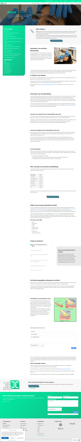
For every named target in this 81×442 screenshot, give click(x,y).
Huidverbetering (51, 3)
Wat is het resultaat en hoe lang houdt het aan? (39, 255)
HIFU (63, 3)
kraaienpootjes (55, 213)
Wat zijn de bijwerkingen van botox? (38, 266)
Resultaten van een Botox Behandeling (11, 32)
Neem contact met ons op (33, 386)
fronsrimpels (72, 208)
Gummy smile (7, 63)
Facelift (67, 3)
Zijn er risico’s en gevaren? (36, 270)
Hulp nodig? (75, 440)
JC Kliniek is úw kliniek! (9, 34)
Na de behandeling (8, 44)
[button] (23, 430)
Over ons (56, 1)
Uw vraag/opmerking (52, 399)
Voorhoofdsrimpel (8, 71)
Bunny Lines (7, 67)
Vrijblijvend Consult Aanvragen (56, 40)
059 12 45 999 (6, 401)
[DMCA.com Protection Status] (60, 428)
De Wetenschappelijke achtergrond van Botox (13, 53)
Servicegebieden (23, 428)
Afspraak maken (23, 423)
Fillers (60, 3)
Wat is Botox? (7, 31)
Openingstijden (72, 1)
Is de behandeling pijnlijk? (35, 250)
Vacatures (66, 1)
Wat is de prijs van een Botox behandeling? (12, 46)
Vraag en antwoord (8, 52)
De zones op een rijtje (8, 50)
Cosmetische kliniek (35, 3)
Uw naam (50, 395)
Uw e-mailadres (66, 395)
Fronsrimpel (7, 72)
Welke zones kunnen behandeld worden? (12, 48)
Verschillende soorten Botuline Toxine (11, 55)
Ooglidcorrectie (44, 3)
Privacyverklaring (14, 440)
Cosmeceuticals (77, 3)
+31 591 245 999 (32, 388)
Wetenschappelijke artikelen (10, 57)
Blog (61, 1)
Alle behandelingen (49, 1)
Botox (56, 3)
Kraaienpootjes (7, 69)
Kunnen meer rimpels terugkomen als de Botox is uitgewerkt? (39, 261)
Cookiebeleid (10, 440)
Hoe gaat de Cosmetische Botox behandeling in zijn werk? (14, 39)
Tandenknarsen (8, 65)
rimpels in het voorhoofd (37, 210)
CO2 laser (71, 3)
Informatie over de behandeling (10, 36)
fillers (72, 260)
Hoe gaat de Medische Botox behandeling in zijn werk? (13, 42)
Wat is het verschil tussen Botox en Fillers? (39, 245)
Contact (78, 1)
